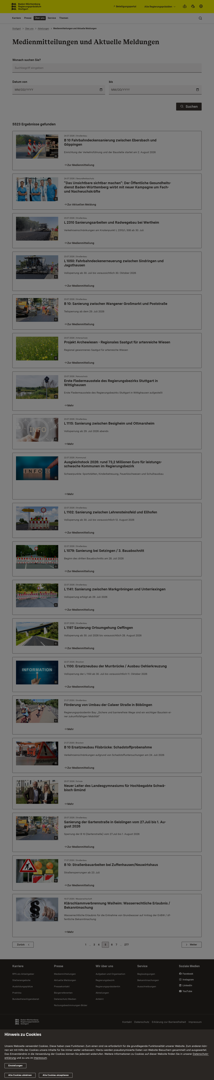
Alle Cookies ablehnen (20, 1075)
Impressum (40, 1057)
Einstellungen (15, 1065)
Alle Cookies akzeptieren (56, 1075)
